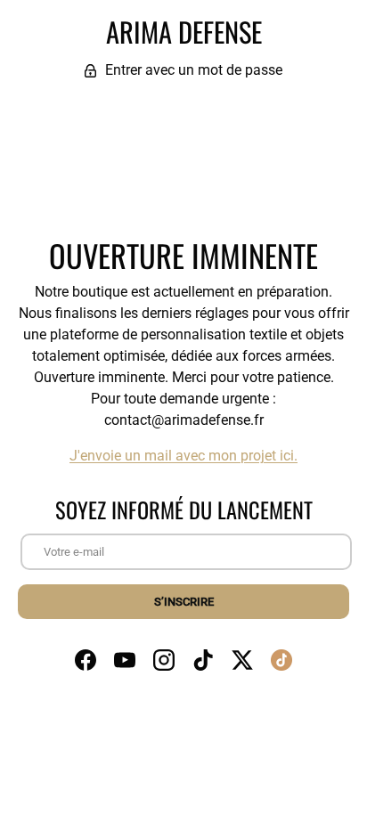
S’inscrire (184, 601)
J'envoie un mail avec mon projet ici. (183, 455)
